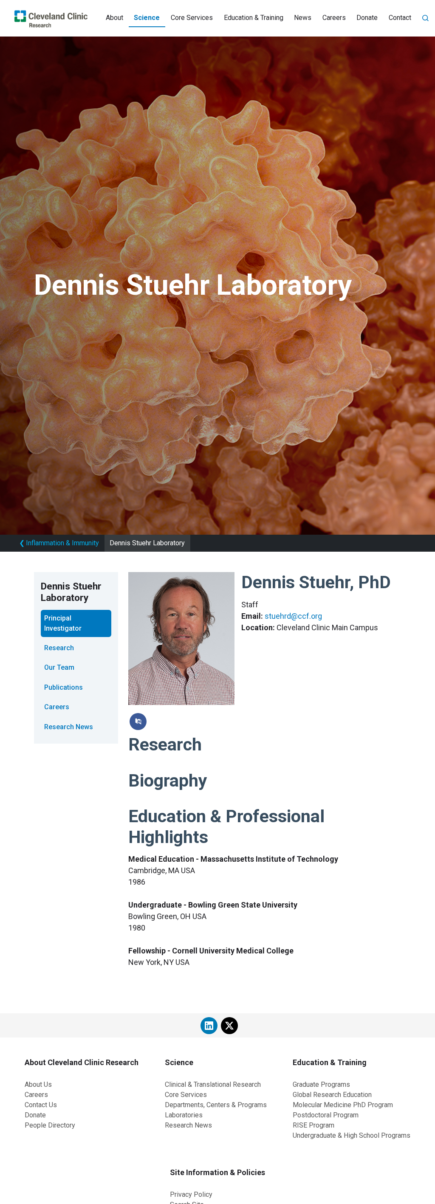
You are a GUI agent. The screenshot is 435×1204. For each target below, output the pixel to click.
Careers (334, 18)
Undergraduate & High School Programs (351, 1135)
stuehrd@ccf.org (293, 616)
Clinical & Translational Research (213, 1084)
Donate (367, 18)
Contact (400, 18)
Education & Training (253, 18)
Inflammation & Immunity (59, 543)
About (114, 18)
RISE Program (313, 1125)
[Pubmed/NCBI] (138, 721)
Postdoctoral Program (326, 1115)
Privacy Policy (191, 1194)
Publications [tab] (63, 687)
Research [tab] (59, 648)
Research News (188, 1125)
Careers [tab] (56, 707)
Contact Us (41, 1105)
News (302, 18)
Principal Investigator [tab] (63, 623)
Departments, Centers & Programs (216, 1105)
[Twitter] (229, 1025)
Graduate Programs (321, 1084)
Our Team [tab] (59, 667)
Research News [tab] (68, 727)
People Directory (50, 1125)
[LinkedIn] (209, 1025)
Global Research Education (332, 1095)
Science (147, 18)
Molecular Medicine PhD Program (343, 1105)
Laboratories (184, 1115)
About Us (38, 1084)
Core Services (192, 18)
